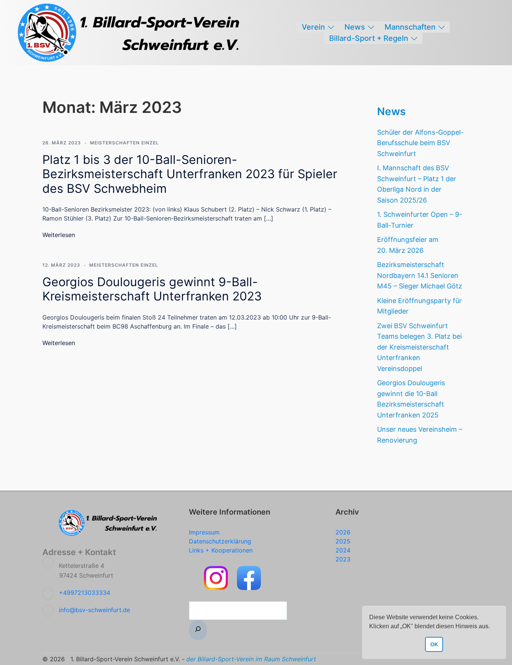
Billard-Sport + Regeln (368, 38)
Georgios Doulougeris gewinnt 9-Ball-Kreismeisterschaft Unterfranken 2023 (152, 289)
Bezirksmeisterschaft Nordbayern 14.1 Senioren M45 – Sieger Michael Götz (419, 275)
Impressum (204, 532)
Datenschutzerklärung (220, 541)
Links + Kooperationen (221, 550)
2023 (342, 559)
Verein (313, 27)
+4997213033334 (84, 592)
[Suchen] (198, 630)
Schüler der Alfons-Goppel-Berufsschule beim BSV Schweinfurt (420, 143)
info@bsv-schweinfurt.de (94, 610)
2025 (342, 541)
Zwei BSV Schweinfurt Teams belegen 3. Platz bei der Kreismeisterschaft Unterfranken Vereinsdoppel (419, 347)
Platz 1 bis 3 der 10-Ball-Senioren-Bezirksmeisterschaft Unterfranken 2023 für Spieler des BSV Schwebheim (189, 174)
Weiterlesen (58, 235)
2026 (342, 532)
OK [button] (434, 644)
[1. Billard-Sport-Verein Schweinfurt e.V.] (132, 32)
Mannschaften (410, 27)
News (354, 27)
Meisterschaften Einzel (124, 143)
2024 (342, 550)
